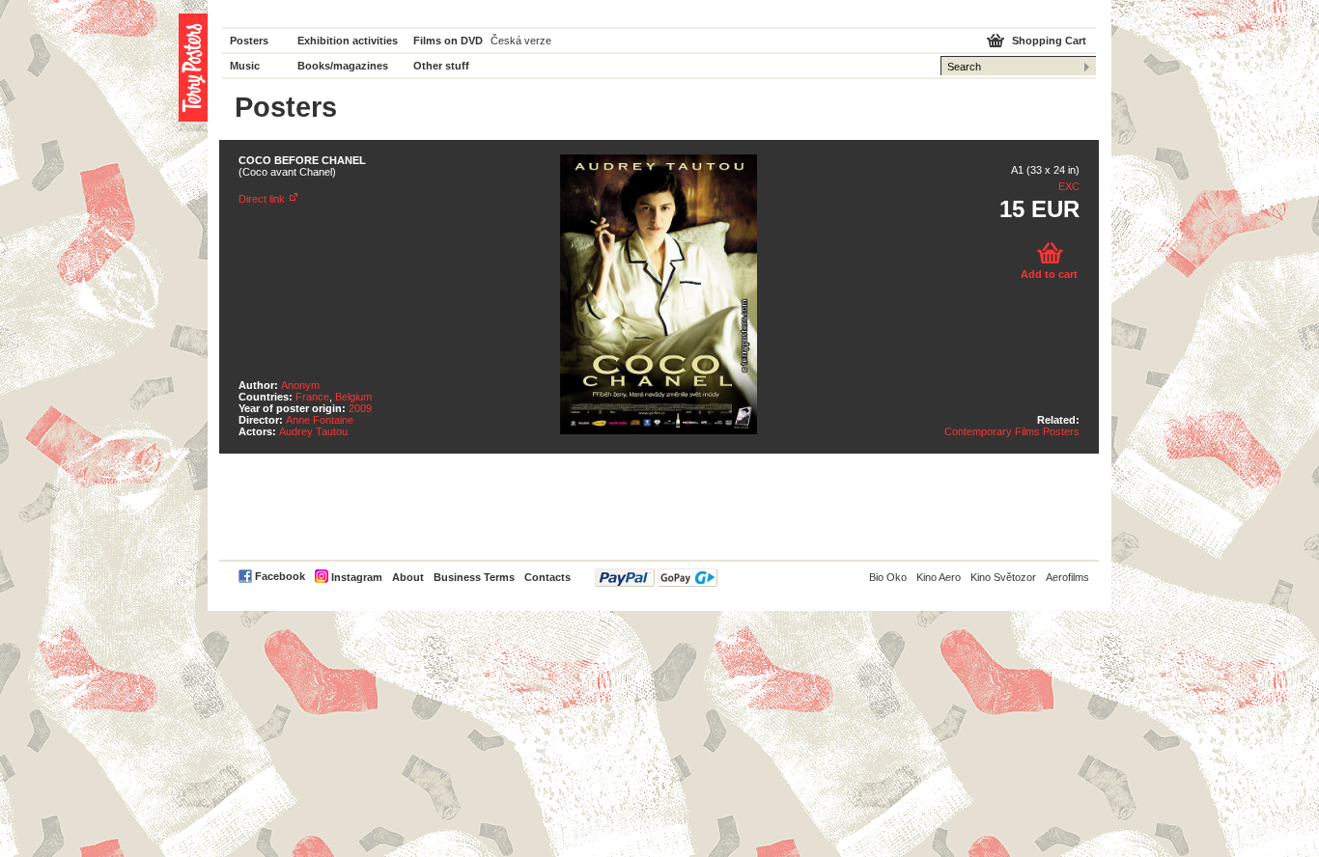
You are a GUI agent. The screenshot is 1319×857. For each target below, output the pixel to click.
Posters (249, 40)
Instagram (356, 577)
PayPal (656, 577)
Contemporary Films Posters (1012, 431)
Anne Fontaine (319, 420)
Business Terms (474, 577)
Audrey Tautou (313, 431)
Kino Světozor (1003, 577)
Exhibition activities (347, 40)
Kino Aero (938, 577)
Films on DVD (448, 40)
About (408, 577)
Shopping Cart (1049, 40)
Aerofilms (1067, 577)
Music (245, 65)
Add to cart (1049, 274)
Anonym (300, 385)
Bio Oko (888, 577)
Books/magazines (342, 65)
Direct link (262, 199)
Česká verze (521, 40)
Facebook (280, 576)
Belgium (353, 396)
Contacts (547, 577)
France (312, 396)
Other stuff (441, 65)
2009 (360, 408)
